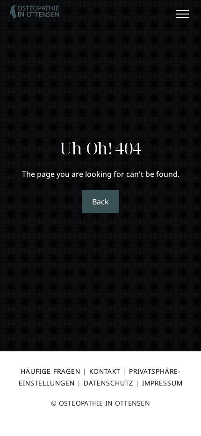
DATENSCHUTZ (108, 382)
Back (100, 201)
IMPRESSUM (162, 382)
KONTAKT (104, 371)
